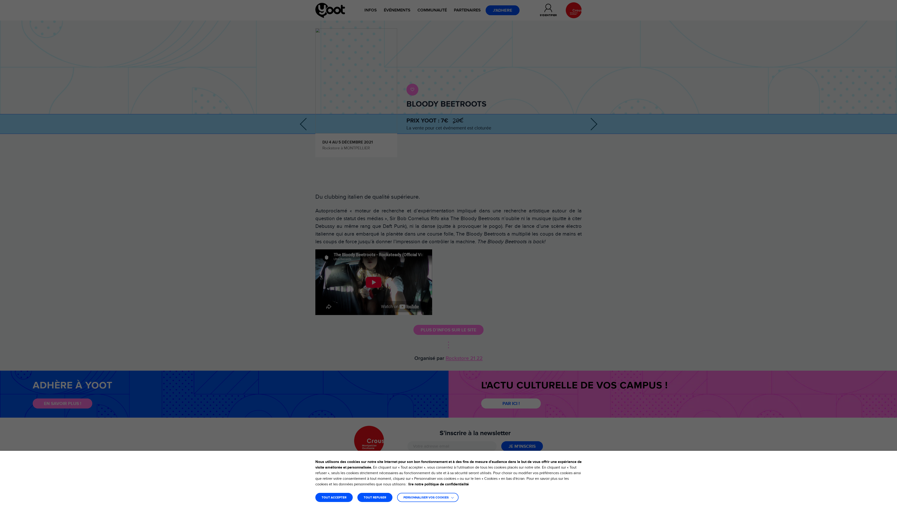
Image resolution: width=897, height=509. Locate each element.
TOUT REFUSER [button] (375, 497)
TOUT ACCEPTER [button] (334, 497)
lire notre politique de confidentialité (438, 484)
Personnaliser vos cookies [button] (426, 497)
